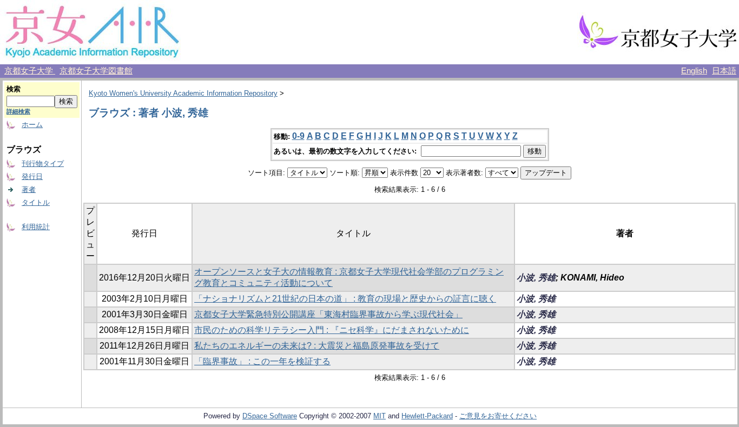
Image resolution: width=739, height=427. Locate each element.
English (694, 70)
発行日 (32, 176)
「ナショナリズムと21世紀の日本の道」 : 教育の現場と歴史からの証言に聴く (345, 298)
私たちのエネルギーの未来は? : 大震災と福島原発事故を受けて (316, 345)
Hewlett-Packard (427, 416)
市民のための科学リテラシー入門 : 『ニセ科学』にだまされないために (331, 330)
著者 (29, 189)
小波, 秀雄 (536, 277)
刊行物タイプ (43, 163)
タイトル (36, 202)
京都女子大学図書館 (96, 70)
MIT (379, 416)
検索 (13, 89)
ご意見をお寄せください (498, 416)
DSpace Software (269, 416)
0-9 (298, 136)
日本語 (724, 70)
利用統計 (36, 227)
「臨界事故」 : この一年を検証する (262, 361)
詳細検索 (18, 111)
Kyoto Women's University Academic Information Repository (183, 93)
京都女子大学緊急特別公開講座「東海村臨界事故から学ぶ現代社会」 (328, 314)
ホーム (32, 125)
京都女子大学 (29, 70)
